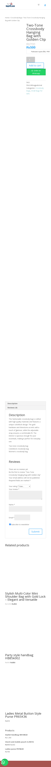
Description (12, 403)
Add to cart (35, 65)
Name (12, 504)
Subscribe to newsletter (20, 524)
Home (7, 18)
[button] (4, 762)
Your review (14, 489)
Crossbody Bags (16, 18)
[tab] (25, 404)
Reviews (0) (12, 408)
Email (11, 517)
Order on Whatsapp (36, 72)
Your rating (14, 486)
